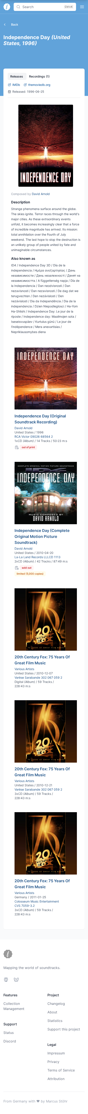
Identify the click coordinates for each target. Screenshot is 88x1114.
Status (8, 1032)
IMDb (16, 85)
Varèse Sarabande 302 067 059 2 (38, 677)
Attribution (56, 1079)
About (52, 1012)
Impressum (56, 1053)
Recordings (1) (39, 76)
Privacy (53, 1062)
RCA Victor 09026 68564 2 (34, 436)
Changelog (56, 1003)
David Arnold (41, 194)
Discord (9, 1041)
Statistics (54, 1021)
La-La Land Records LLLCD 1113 (37, 557)
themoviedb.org (39, 85)
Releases (17, 76)
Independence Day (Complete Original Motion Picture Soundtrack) (42, 536)
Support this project (63, 1029)
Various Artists (24, 669)
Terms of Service (61, 1070)
